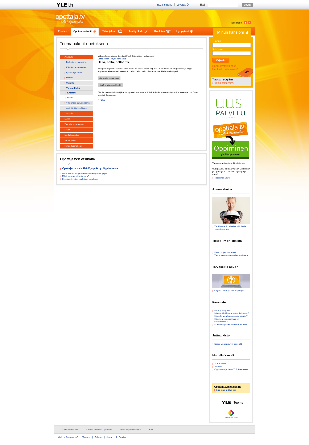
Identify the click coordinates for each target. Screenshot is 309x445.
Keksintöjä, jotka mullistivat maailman (80, 179)
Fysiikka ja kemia (74, 72)
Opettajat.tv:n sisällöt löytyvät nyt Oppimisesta (90, 168)
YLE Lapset (220, 363)
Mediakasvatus (72, 135)
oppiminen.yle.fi (222, 178)
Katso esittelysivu (224, 82)
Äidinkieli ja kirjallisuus (76, 108)
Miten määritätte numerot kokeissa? (231, 313)
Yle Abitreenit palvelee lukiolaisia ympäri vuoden (230, 227)
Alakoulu (69, 57)
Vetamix (218, 366)
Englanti (71, 93)
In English (121, 437)
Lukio (67, 119)
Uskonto (70, 83)
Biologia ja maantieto (76, 62)
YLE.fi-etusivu (164, 4)
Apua (109, 437)
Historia (69, 77)
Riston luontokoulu (74, 146)
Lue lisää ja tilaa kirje (226, 390)
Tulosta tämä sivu (70, 429)
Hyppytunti (182, 31)
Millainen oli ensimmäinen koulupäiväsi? (226, 320)
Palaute (98, 437)
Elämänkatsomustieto (76, 67)
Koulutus (159, 31)
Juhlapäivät (70, 140)
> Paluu (101, 100)
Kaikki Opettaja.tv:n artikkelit (228, 344)
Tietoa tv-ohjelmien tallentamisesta (231, 255)
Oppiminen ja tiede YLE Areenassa (231, 369)
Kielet (67, 130)
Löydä (247, 4)
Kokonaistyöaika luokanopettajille (230, 324)
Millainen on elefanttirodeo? (75, 176)
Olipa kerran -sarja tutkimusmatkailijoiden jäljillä (84, 173)
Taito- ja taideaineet (74, 124)
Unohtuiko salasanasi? (225, 69)
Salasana (217, 49)
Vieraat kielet (73, 88)
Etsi (203, 4)
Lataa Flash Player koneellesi (112, 59)
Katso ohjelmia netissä (225, 252)
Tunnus (216, 41)
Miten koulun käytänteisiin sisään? (231, 316)
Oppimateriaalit (82, 31)
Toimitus (86, 437)
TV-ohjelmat (109, 31)
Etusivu (62, 31)
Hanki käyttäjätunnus (224, 65)
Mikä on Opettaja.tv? (68, 437)
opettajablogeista (222, 310)
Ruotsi (70, 97)
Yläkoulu (69, 113)
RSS (151, 429)
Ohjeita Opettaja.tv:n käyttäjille (229, 290)
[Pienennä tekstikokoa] (249, 22)
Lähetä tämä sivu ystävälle (99, 429)
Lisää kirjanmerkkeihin (130, 429)
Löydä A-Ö (183, 4)
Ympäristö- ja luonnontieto (79, 103)
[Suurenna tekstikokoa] (245, 22)
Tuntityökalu (136, 31)
